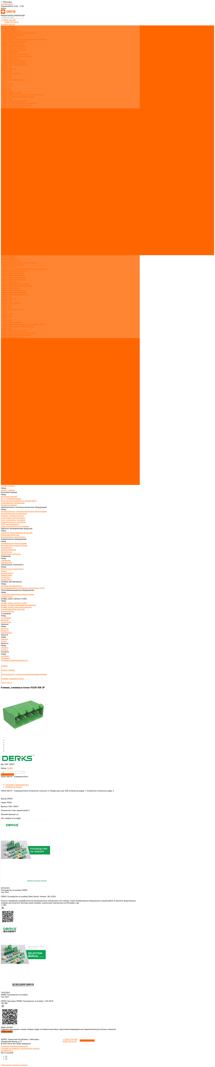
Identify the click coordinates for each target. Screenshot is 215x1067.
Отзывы (4, 133)
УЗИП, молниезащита (10, 52)
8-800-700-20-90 (11, 22)
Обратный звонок (87, 1040)
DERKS (10, 768)
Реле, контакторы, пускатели (13, 48)
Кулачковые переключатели (13, 46)
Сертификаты (6, 124)
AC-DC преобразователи (11, 31)
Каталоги (5, 122)
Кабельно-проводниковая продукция (16, 56)
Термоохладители (8, 69)
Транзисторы (6, 90)
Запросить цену (7, 774)
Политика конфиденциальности (14, 139)
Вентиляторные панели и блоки (14, 65)
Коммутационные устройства (13, 50)
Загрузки (4, 235)
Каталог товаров (8, 143)
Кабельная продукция (10, 58)
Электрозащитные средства (13, 107)
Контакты (5, 250)
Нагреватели (6, 67)
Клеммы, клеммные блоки (12, 43)
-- (1, 772)
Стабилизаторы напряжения (12, 35)
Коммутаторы (7, 99)
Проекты (5, 246)
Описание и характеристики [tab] (16, 785)
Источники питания (9, 29)
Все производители (9, 112)
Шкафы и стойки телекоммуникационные (18, 103)
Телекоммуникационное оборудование (17, 97)
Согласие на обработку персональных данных (20, 1048)
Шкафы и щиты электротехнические (16, 105)
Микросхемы (6, 86)
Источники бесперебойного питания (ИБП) (19, 33)
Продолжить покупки (10, 1065)
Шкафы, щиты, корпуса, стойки (14, 101)
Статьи (3, 129)
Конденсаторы (7, 84)
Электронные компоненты (12, 80)
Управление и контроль (11, 73)
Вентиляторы (6, 71)
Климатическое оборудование (14, 63)
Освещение (6, 75)
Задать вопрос (7, 1031)
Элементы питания (9, 37)
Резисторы (5, 88)
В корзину (23, 1065)
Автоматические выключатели (14, 41)
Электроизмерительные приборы (15, 54)
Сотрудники (6, 118)
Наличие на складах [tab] (13, 787)
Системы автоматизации (11, 92)
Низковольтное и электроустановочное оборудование (24, 39)
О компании (6, 229)
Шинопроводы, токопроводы (13, 60)
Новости (4, 241)
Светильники (6, 77)
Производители (7, 226)
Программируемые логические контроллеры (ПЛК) (23, 94)
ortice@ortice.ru (7, 4)
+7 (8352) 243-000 (8, 20)
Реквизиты (5, 137)
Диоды (4, 82)
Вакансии (5, 116)
